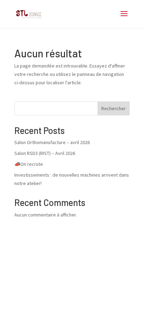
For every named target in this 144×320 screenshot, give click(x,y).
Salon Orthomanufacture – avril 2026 (52, 142)
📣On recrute (28, 164)
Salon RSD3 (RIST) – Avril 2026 (44, 153)
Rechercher (113, 108)
